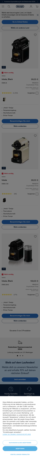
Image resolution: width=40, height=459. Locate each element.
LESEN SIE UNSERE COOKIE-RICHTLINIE (17, 434)
